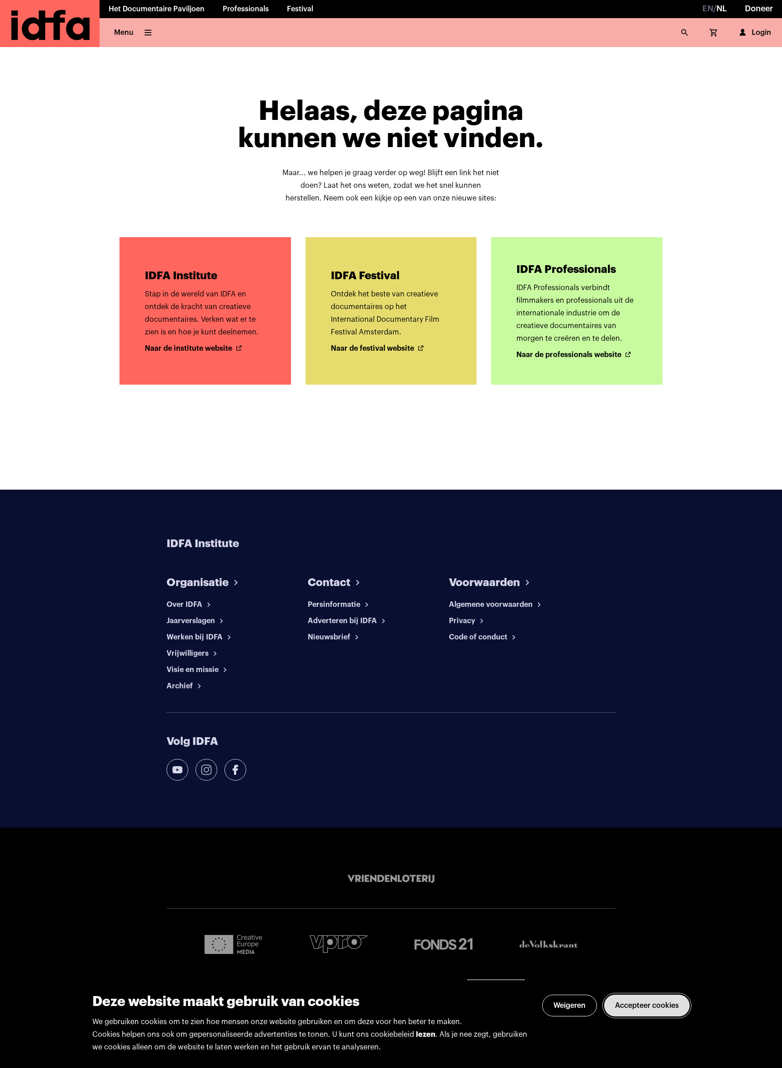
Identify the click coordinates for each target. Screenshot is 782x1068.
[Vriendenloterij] (391, 879)
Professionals (246, 9)
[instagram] (206, 770)
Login (761, 32)
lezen (425, 1034)
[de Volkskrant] (548, 944)
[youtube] (177, 770)
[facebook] (235, 770)
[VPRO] (338, 944)
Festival (300, 9)
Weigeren (569, 1005)
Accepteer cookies (647, 1005)
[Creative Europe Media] (233, 944)
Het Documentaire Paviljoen (157, 9)
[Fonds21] (443, 944)
